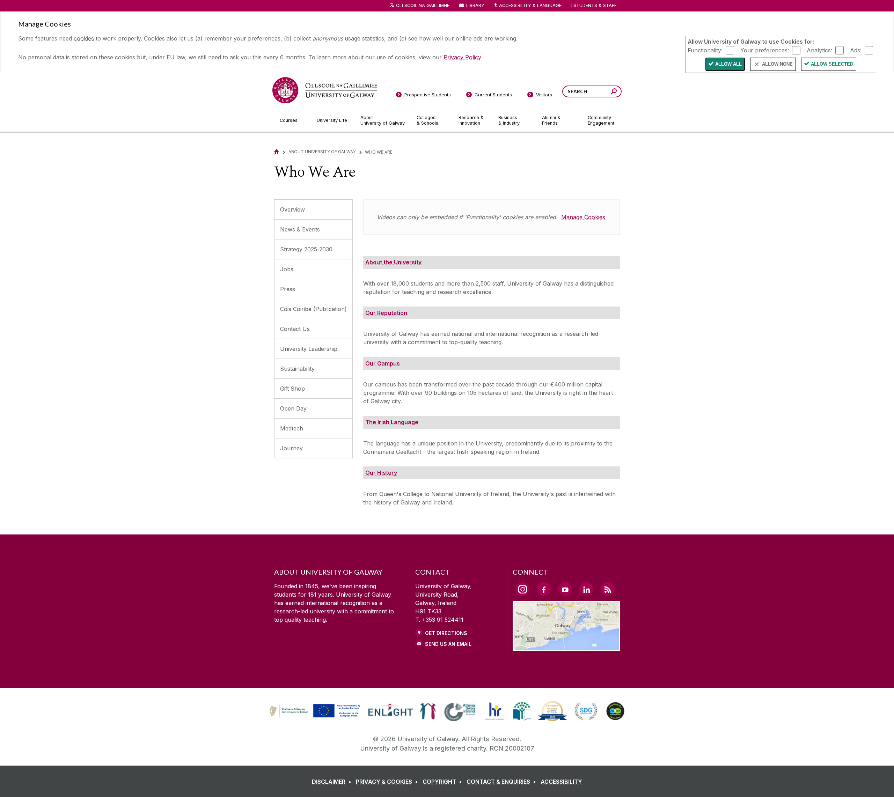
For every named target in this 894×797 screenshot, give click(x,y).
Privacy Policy (462, 57)
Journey (291, 448)
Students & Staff (595, 5)
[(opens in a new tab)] (315, 717)
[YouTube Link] (565, 589)
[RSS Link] (608, 589)
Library (475, 5)
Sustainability (297, 368)
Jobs (286, 269)
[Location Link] (566, 646)
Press (287, 289)
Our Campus (382, 363)
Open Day (293, 408)
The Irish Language (391, 422)
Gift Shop (292, 388)
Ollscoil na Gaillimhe (422, 5)
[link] (314, 711)
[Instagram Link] (522, 589)
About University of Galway (322, 151)
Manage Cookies (583, 217)
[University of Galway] (324, 90)
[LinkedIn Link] (586, 589)
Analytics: (819, 49)
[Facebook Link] (544, 589)
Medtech (291, 428)
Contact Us (295, 328)
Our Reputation (386, 312)
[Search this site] (613, 92)
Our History (381, 472)
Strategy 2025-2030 (306, 249)
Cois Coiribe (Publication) (313, 308)
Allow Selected (832, 64)
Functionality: (705, 49)
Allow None (777, 64)
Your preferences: (764, 49)
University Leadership (308, 348)
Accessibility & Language (530, 5)
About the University (393, 262)
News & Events (300, 229)
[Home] (276, 151)
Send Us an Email (448, 644)
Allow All (728, 64)
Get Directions (446, 633)
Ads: (856, 49)
